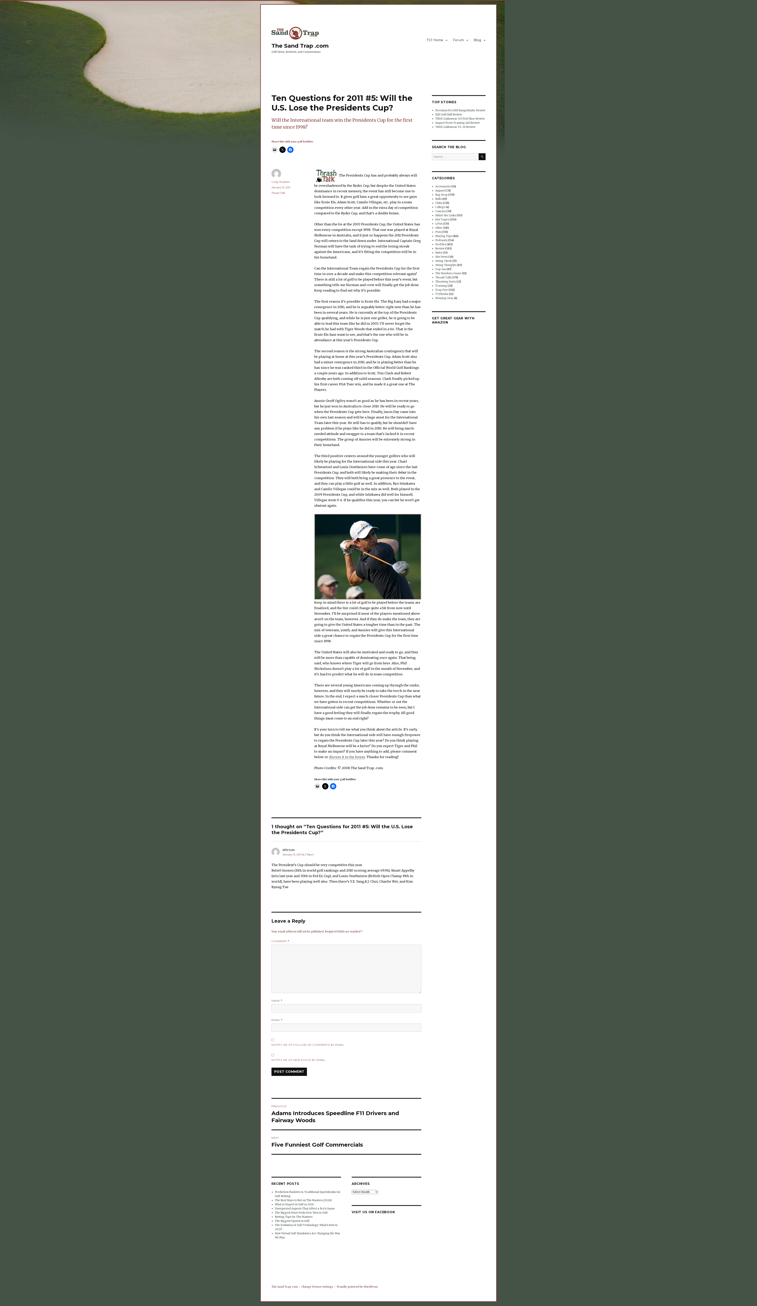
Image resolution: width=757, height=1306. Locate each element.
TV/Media (441, 294)
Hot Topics (442, 219)
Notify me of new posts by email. (298, 1060)
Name (276, 1000)
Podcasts (441, 240)
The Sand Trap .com (300, 45)
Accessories (443, 186)
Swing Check (443, 261)
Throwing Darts (445, 281)
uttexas (288, 850)
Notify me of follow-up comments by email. (308, 1044)
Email (277, 1020)
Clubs (438, 203)
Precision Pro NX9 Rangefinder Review (460, 110)
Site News (441, 256)
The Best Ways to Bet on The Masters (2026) (303, 1200)
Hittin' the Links (445, 215)
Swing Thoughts (445, 265)
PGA (438, 232)
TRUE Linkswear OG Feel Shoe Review (460, 118)
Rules (438, 252)
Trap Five (441, 290)
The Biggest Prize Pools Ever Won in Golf (301, 1212)
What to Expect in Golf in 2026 (294, 1204)
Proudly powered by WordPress (357, 1286)
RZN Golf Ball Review (448, 114)
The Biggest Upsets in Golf (292, 1221)
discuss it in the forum (347, 757)
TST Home (434, 40)
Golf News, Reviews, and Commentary (296, 52)
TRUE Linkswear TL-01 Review (455, 127)
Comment (280, 941)
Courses (440, 211)
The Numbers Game (448, 273)
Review (440, 248)
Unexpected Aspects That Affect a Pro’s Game (305, 1208)
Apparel (440, 190)
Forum (458, 40)
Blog (477, 40)
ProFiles (440, 244)
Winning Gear (444, 298)
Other (439, 228)
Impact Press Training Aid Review (457, 123)
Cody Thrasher (280, 181)
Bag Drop (441, 194)
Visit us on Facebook (373, 1212)
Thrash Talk (278, 192)
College (440, 207)
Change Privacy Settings (317, 1286)
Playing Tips (443, 236)
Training (441, 285)
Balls (438, 199)
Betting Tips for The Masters (293, 1217)
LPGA (439, 223)
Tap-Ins (440, 269)
